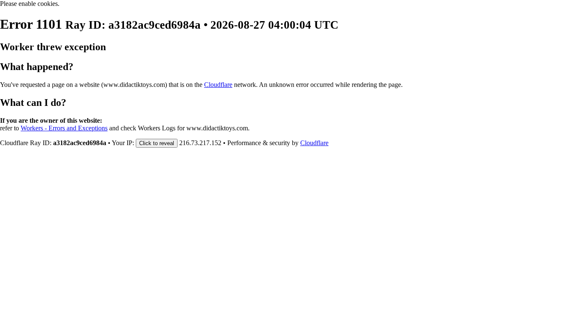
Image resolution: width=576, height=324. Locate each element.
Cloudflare (218, 84)
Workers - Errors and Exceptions (64, 128)
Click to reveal (156, 143)
